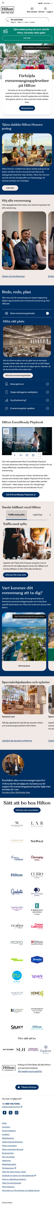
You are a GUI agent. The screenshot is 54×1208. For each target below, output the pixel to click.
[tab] (16, 515)
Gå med (41, 12)
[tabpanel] (27, 549)
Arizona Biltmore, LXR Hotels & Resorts (36, 48)
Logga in (49, 12)
